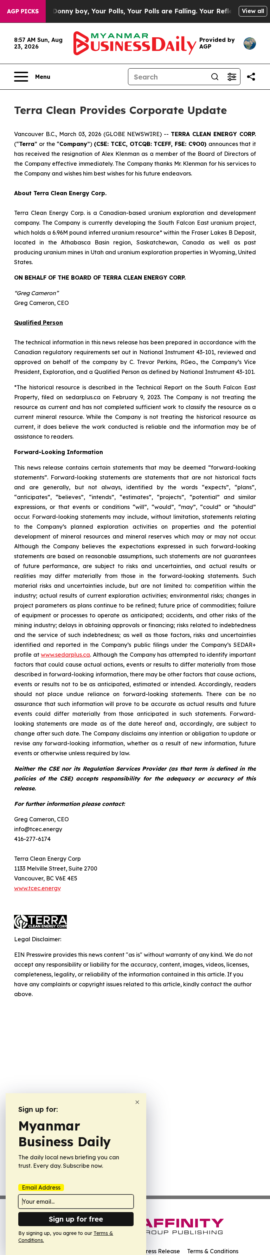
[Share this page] (251, 77)
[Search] (214, 77)
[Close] (137, 1102)
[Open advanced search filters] (231, 77)
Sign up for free (76, 1219)
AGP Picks (23, 11)
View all (253, 10)
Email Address (41, 1187)
